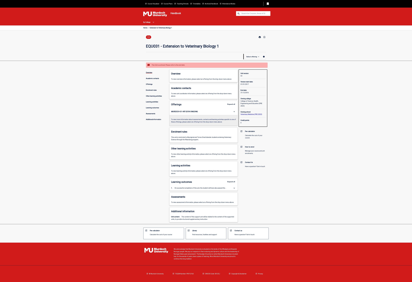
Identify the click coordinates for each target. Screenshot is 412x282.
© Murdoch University (156, 274)
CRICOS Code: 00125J (212, 274)
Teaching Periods (183, 4)
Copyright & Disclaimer (239, 274)
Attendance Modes (228, 4)
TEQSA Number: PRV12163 (184, 274)
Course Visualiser (153, 4)
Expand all (231, 104)
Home (145, 28)
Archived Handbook (211, 4)
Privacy (260, 274)
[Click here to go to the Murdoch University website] (155, 14)
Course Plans (168, 4)
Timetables (197, 4)
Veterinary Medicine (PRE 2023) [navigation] (251, 114)
